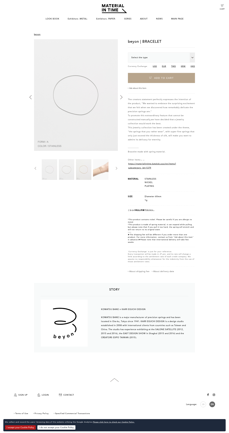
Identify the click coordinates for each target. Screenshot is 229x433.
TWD (173, 66)
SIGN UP (22, 395)
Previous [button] (30, 97)
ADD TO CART (163, 78)
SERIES (128, 19)
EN (212, 404)
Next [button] (121, 97)
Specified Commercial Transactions (72, 413)
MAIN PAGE (177, 19)
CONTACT (68, 395)
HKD (193, 66)
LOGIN (45, 395)
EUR (164, 66)
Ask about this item (137, 88)
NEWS (159, 19)
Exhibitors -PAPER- (106, 19)
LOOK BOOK (52, 19)
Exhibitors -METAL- (78, 19)
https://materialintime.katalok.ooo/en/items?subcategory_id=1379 (152, 166)
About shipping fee (139, 271)
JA (203, 404)
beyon (37, 34)
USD (155, 66)
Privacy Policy (42, 413)
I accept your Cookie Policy (20, 427)
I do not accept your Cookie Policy (56, 427)
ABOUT (144, 19)
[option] (76, 99)
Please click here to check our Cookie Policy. (114, 422)
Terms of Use (21, 413)
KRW (183, 66)
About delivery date (163, 271)
